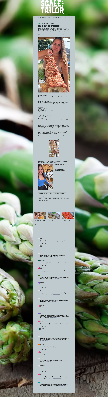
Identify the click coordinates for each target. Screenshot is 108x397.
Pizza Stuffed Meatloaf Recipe (67, 220)
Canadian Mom (62, 193)
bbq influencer (41, 196)
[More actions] (69, 23)
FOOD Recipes (44, 17)
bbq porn (61, 196)
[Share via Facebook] (38, 203)
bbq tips (58, 196)
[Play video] (54, 148)
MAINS (47, 200)
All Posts (35, 17)
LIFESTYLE (49, 17)
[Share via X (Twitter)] (40, 203)
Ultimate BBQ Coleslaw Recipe (53, 220)
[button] (65, 17)
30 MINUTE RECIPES (54, 17)
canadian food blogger (42, 193)
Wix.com (58, 394)
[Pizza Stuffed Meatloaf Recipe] (68, 215)
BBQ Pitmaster (65, 195)
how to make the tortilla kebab (43, 198)
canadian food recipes (47, 195)
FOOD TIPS (39, 17)
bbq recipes (53, 196)
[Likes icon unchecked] (41, 243)
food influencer (41, 195)
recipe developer (60, 195)
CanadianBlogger (56, 193)
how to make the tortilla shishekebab (58, 198)
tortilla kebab (50, 198)
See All (73, 210)
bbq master (45, 196)
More (59, 17)
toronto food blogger (54, 195)
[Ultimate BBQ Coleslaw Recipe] (54, 215)
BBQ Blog (47, 193)
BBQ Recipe (51, 193)
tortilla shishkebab (66, 198)
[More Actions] (69, 238)
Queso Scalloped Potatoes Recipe (40, 220)
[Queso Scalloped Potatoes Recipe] (40, 215)
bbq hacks (49, 196)
